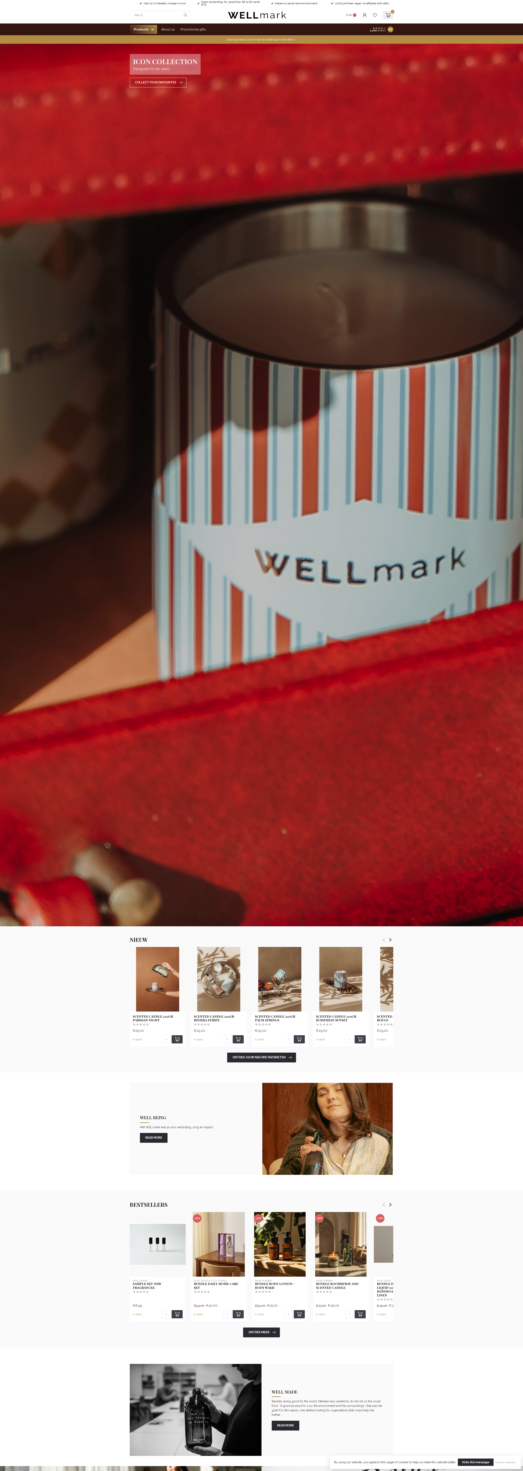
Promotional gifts (193, 29)
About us (168, 29)
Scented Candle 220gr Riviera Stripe (214, 1018)
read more (153, 1137)
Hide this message (475, 1462)
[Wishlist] (375, 15)
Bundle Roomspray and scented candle (337, 1286)
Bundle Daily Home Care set (216, 1286)
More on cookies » (506, 1462)
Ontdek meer (258, 1332)
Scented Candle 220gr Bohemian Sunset (336, 1018)
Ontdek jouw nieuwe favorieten (259, 1057)
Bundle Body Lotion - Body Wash (275, 1286)
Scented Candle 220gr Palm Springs (275, 1018)
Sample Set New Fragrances (147, 1286)
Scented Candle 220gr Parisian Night (153, 1018)
